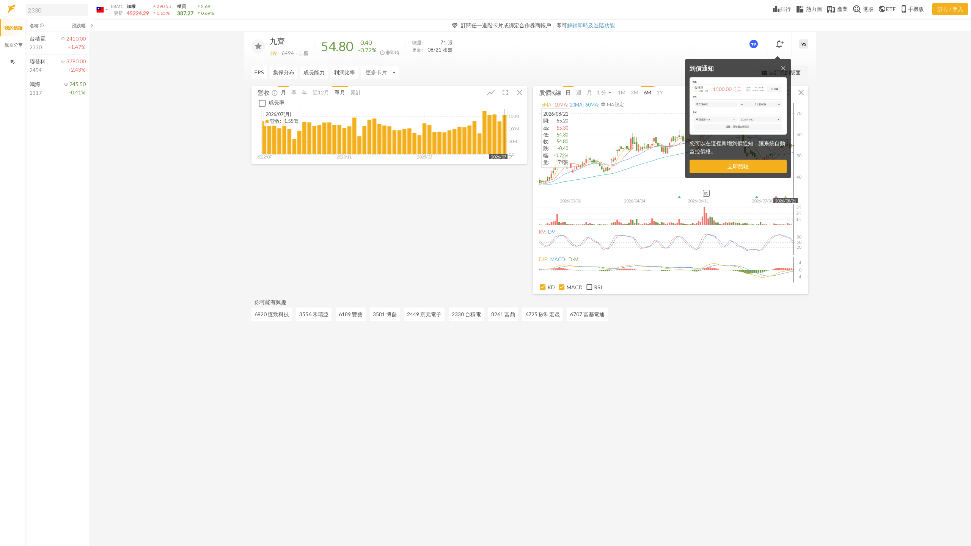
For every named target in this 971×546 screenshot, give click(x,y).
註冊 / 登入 (950, 9)
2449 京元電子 (424, 314)
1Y (660, 92)
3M (634, 92)
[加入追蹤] (258, 46)
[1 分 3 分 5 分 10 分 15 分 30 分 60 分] (605, 92)
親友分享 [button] (14, 45)
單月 (340, 92)
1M (621, 92)
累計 (355, 92)
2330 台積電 (466, 314)
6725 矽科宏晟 (542, 314)
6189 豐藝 (351, 314)
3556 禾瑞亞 (313, 314)
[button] (55, 9)
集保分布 (283, 72)
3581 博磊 (385, 314)
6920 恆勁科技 (272, 314)
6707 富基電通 (587, 314)
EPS (259, 72)
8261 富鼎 (503, 314)
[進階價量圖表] (754, 44)
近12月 (321, 92)
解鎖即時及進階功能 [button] (591, 25)
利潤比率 (344, 72)
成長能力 (314, 72)
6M (647, 92)
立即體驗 (738, 166)
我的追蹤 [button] (14, 28)
